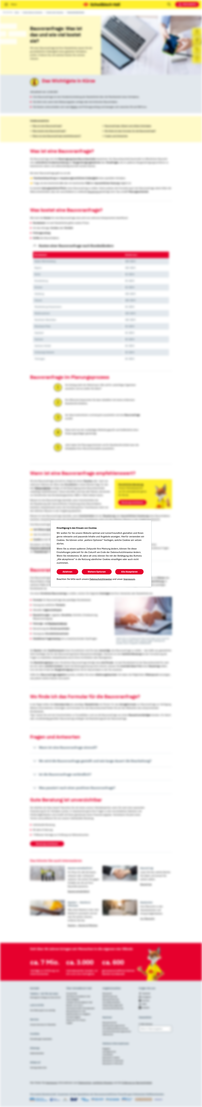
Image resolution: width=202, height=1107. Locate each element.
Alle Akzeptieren (129, 571)
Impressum (129, 579)
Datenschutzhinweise (100, 579)
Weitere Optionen (97, 571)
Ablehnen (67, 571)
